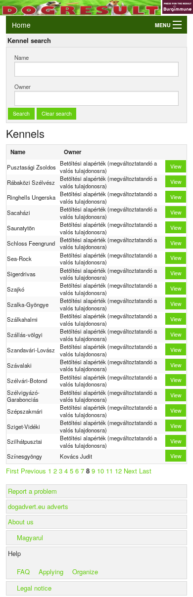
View (176, 166)
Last (145, 470)
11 (109, 470)
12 (118, 470)
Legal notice (34, 588)
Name (21, 57)
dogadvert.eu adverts (38, 506)
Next (130, 470)
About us (21, 521)
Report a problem (32, 491)
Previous (33, 470)
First (12, 470)
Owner (22, 86)
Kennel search (29, 40)
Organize (85, 571)
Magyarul (30, 537)
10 (100, 470)
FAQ (23, 571)
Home (21, 25)
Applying (51, 571)
